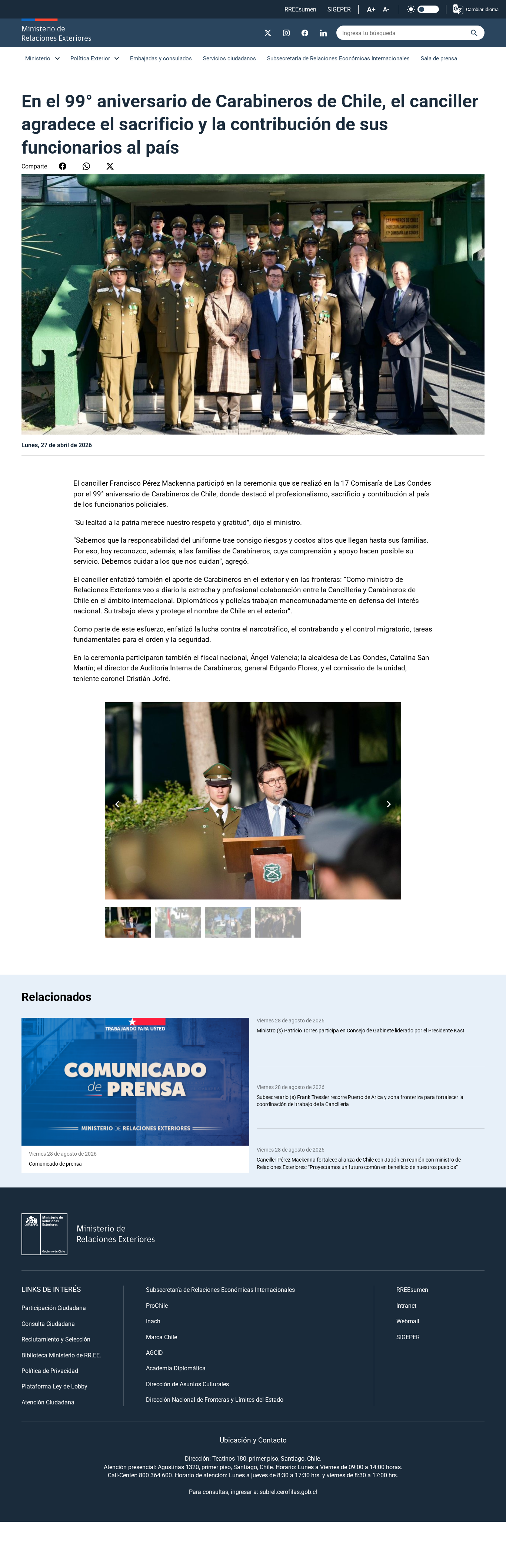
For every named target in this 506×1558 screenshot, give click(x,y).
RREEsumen (300, 9)
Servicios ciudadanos (229, 58)
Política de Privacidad (49, 1370)
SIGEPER (339, 9)
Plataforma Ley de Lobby (54, 1386)
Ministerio (37, 58)
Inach (153, 1321)
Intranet (406, 1305)
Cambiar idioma (482, 9)
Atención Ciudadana (47, 1402)
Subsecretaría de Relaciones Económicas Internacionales (338, 58)
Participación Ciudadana (53, 1307)
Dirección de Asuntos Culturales (187, 1384)
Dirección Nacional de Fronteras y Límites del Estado (214, 1399)
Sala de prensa (439, 58)
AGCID (154, 1352)
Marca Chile (161, 1337)
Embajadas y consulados (161, 58)
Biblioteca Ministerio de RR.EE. (61, 1355)
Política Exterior (90, 58)
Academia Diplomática (176, 1368)
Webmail (407, 1321)
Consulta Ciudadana (48, 1323)
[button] (389, 804)
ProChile (157, 1305)
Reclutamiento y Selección (55, 1339)
